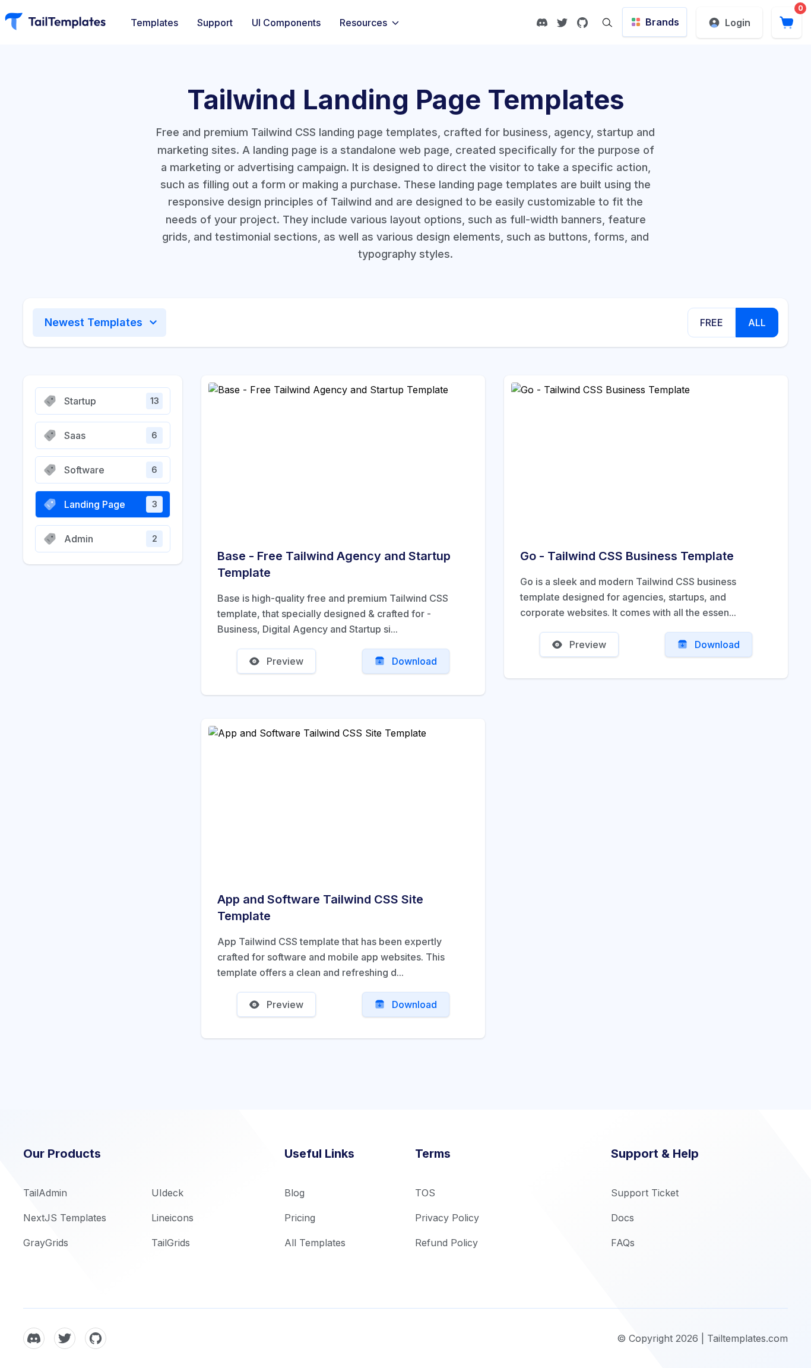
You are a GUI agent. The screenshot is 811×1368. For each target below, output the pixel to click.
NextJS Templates (64, 1218)
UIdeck (167, 1193)
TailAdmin (45, 1193)
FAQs (623, 1243)
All (757, 322)
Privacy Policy (447, 1218)
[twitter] (562, 22)
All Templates (315, 1243)
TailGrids (170, 1243)
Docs (622, 1218)
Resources (363, 23)
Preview (285, 661)
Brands (662, 22)
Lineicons (172, 1218)
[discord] (542, 22)
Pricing (299, 1218)
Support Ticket (645, 1193)
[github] (582, 22)
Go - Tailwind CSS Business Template (627, 556)
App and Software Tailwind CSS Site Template (320, 907)
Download (414, 661)
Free (711, 322)
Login (737, 23)
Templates (154, 23)
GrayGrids (45, 1243)
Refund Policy (446, 1243)
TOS (425, 1193)
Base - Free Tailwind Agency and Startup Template (334, 564)
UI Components (286, 23)
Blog (294, 1193)
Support (215, 23)
